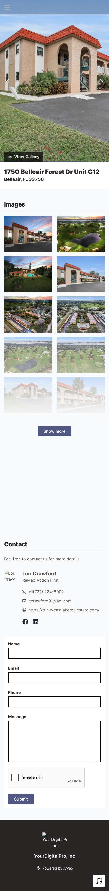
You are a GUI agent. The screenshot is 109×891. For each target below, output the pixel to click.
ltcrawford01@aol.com (50, 600)
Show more (54, 431)
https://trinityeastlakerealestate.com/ (63, 609)
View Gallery (26, 156)
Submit (21, 799)
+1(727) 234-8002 (46, 591)
